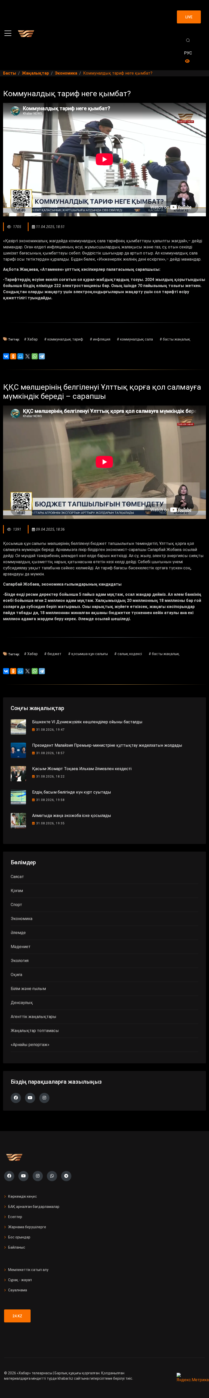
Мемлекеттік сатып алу (28, 1270)
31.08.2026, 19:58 (50, 800)
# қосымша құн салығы (88, 654)
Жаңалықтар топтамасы (35, 1030)
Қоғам (17, 890)
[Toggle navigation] (8, 33)
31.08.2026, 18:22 (50, 776)
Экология (20, 960)
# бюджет (52, 654)
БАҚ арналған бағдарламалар (33, 1207)
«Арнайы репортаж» (30, 1044)
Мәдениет (21, 946)
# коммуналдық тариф (63, 339)
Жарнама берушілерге (27, 1227)
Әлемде (18, 932)
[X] (27, 356)
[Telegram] (42, 356)
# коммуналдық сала (135, 339)
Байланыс (16, 1247)
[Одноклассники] (13, 356)
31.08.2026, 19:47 (50, 729)
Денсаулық (22, 1002)
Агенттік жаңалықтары (33, 1016)
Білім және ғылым (28, 988)
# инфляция (100, 339)
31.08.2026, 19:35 (50, 823)
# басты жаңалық (175, 339)
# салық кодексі (128, 654)
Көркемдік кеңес (22, 1196)
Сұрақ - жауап (20, 1280)
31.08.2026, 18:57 (50, 753)
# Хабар (31, 339)
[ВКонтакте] (6, 356)
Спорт (16, 904)
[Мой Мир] (20, 356)
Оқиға (16, 974)
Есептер (15, 1217)
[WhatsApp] (35, 356)
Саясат (17, 876)
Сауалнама (17, 1290)
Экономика (21, 918)
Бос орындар (19, 1237)
